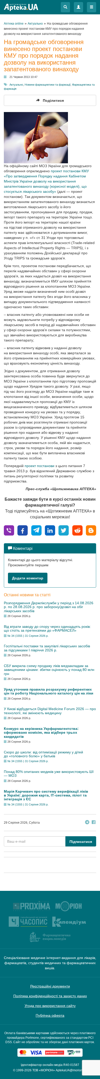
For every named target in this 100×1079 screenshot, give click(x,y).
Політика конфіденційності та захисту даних (50, 996)
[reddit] (77, 530)
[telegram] (36, 530)
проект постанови (39, 466)
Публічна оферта (50, 1015)
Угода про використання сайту (50, 1006)
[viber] (9, 530)
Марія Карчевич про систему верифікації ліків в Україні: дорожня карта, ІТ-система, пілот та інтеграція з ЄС (46, 795)
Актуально (16, 84)
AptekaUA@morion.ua (71, 1070)
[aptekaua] (91, 530)
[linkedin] (50, 530)
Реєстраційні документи (50, 986)
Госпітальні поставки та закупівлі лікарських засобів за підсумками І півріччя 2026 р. (47, 648)
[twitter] (63, 530)
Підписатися (80, 842)
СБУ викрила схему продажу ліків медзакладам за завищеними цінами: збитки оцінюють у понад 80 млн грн (49, 670)
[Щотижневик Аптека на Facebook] (93, 823)
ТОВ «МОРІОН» (43, 1070)
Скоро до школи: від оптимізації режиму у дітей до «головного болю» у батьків (43, 754)
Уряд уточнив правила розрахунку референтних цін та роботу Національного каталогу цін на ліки (48, 691)
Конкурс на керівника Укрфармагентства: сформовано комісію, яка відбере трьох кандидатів (41, 733)
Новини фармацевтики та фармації (48, 84)
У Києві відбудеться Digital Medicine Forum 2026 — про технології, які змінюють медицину (50, 711)
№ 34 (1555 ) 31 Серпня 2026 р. (27, 635)
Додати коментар (27, 578)
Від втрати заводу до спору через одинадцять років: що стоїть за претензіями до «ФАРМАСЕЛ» (47, 628)
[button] (65, 7)
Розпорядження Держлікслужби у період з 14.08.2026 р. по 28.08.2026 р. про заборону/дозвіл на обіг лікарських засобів (48, 607)
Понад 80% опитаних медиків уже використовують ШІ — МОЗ (49, 774)
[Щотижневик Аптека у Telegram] (87, 823)
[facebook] (22, 530)
